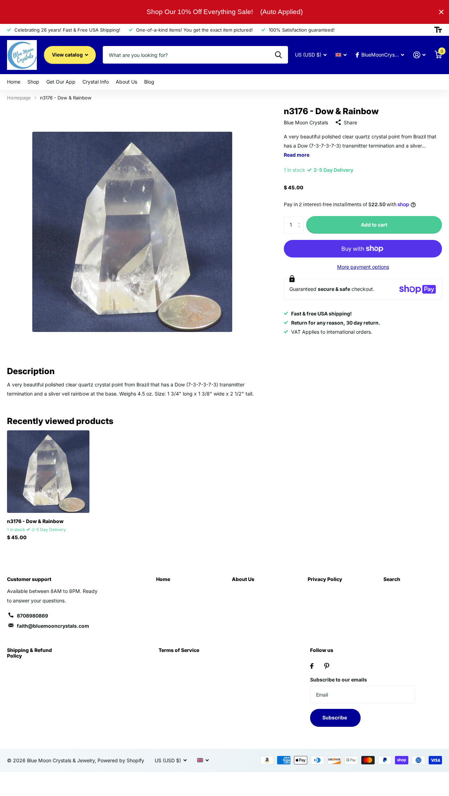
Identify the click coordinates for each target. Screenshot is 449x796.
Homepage (19, 97)
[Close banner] (441, 12)
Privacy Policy (325, 579)
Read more (296, 155)
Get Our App (60, 82)
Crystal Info (95, 82)
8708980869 (32, 616)
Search (391, 579)
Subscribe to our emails (338, 680)
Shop (33, 82)
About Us (126, 82)
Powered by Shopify (121, 760)
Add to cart (374, 224)
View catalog (68, 55)
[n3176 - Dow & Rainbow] (48, 471)
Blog (149, 82)
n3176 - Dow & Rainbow (35, 521)
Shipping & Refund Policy (29, 653)
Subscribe (335, 717)
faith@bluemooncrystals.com (53, 626)
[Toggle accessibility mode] (438, 29)
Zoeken (278, 55)
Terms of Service (179, 650)
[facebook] (312, 666)
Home (13, 82)
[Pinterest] (326, 666)
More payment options (363, 267)
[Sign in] (419, 55)
